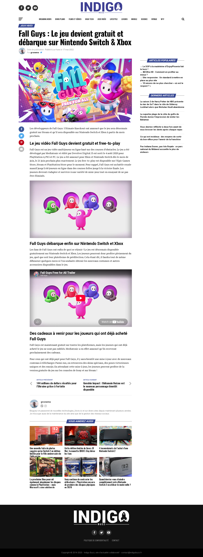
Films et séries (75, 19)
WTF (162, 19)
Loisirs (124, 19)
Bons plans (60, 19)
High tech (89, 19)
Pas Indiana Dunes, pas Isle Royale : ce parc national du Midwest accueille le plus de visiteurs (161, 149)
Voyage (154, 19)
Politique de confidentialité (96, 540)
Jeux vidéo (101, 19)
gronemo (35, 52)
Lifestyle (114, 19)
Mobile (134, 19)
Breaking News (45, 19)
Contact (115, 540)
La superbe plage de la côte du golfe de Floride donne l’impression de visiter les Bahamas (159, 117)
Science (144, 19)
